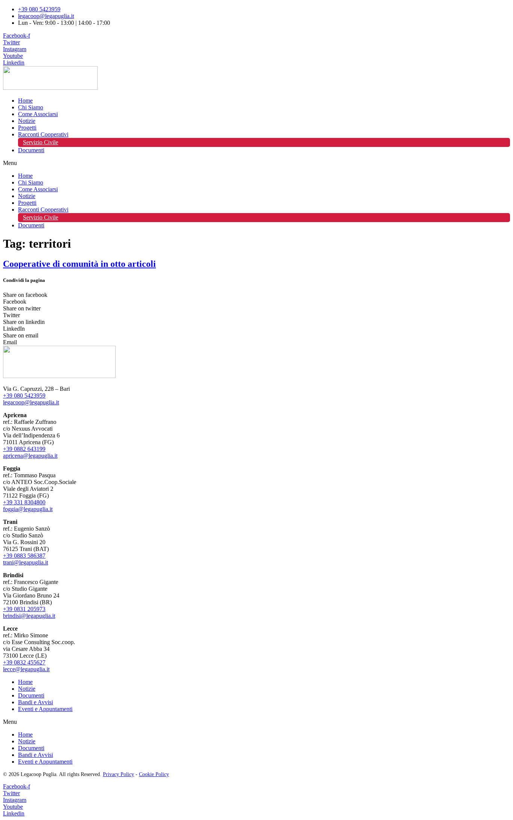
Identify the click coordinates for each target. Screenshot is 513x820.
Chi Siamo (30, 107)
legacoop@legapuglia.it (31, 402)
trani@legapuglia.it (25, 562)
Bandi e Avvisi (35, 702)
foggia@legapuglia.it (28, 509)
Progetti (27, 127)
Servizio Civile (40, 142)
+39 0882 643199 (24, 449)
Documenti (31, 150)
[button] (256, 163)
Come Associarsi (38, 114)
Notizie (26, 121)
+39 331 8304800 (24, 502)
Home (25, 100)
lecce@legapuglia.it (26, 669)
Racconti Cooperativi (43, 134)
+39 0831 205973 (24, 609)
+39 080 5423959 (24, 395)
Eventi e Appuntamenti (45, 709)
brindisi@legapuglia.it (29, 616)
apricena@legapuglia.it (30, 455)
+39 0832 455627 (24, 662)
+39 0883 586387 (24, 555)
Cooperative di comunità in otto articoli (79, 264)
